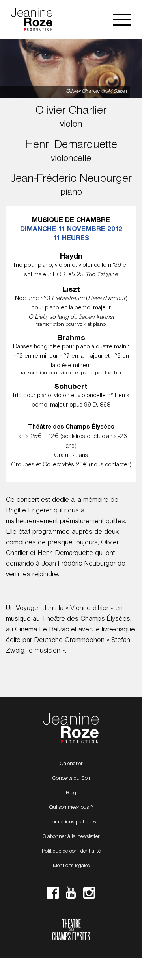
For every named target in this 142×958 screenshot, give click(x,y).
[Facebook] (53, 895)
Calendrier (71, 764)
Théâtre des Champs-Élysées (71, 930)
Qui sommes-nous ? (71, 807)
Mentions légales (71, 866)
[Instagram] (89, 895)
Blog (71, 793)
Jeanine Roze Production (71, 728)
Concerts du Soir (71, 778)
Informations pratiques (71, 822)
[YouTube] (71, 895)
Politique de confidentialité (71, 851)
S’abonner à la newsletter (71, 836)
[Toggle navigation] (122, 20)
